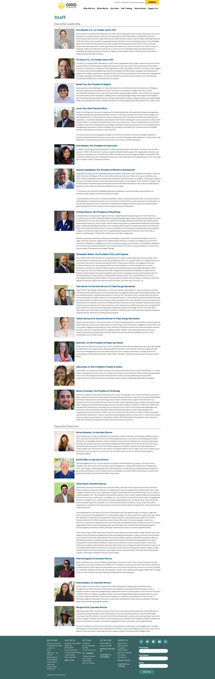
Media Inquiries (52, 657)
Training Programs (88, 656)
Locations (117, 2)
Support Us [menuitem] (153, 8)
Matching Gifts (123, 646)
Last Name (143, 655)
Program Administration (73, 652)
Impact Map (69, 660)
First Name (143, 648)
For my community (88, 650)
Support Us (123, 640)
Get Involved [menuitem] (140, 8)
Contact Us (51, 648)
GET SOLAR (86, 640)
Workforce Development (69, 647)
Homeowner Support (137, 2)
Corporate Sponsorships (122, 649)
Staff (48, 650)
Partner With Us (105, 643)
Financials (50, 664)
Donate (152, 2)
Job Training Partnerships (86, 659)
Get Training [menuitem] (126, 8)
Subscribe (147, 672)
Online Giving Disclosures (51, 668)
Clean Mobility (70, 655)
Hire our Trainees (88, 663)
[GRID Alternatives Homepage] (67, 5)
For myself (86, 643)
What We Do (70, 640)
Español (125, 2)
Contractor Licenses (123, 665)
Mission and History (54, 643)
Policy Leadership (71, 650)
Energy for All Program (73, 643)
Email (141, 663)
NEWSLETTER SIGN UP (107, 650)
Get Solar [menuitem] (114, 8)
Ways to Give (122, 643)
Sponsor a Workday (125, 652)
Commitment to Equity (54, 646)
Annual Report (52, 662)
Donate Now (122, 657)
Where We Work (70, 657)
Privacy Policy (124, 660)
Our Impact (122, 655)
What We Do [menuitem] (102, 8)
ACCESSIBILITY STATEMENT (105, 656)
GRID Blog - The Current (52, 654)
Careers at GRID (105, 646)
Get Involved (105, 640)
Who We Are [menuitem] (89, 8)
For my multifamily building (88, 647)
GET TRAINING (87, 653)
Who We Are (52, 640)
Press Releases (52, 659)
